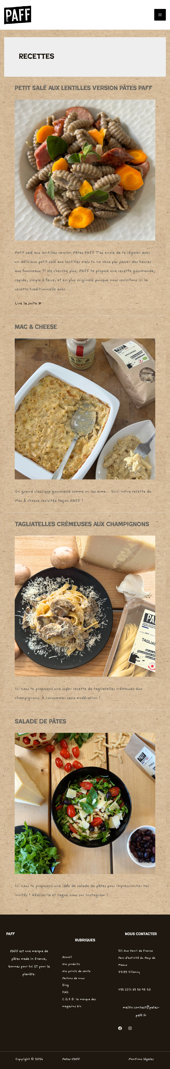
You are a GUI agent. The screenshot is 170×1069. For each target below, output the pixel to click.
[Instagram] (130, 1028)
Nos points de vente (76, 971)
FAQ (65, 992)
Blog (65, 985)
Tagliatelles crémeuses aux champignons (82, 524)
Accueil (67, 957)
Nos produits (71, 964)
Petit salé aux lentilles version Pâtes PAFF (83, 88)
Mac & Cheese (36, 327)
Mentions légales (141, 1059)
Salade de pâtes (40, 721)
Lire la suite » (28, 303)
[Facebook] (120, 1028)
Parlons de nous (73, 978)
